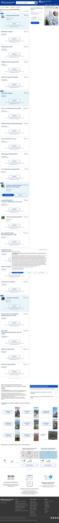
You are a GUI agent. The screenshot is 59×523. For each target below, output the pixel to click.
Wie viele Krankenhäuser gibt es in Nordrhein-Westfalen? (42, 388)
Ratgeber (50, 4)
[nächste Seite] (20, 378)
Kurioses (46, 508)
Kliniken (46, 4)
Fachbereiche (12, 7)
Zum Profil (14, 23)
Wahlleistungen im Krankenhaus (20, 506)
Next (57, 457)
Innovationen (47, 511)
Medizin (46, 509)
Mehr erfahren (35, 22)
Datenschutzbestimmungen (43, 249)
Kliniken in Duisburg (33, 506)
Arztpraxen (18, 7)
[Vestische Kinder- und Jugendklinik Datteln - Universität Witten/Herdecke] (48, 453)
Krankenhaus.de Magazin (49, 501)
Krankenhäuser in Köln (8, 412)
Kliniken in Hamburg (33, 505)
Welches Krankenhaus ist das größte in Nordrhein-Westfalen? (41, 392)
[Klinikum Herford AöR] (3, 16)
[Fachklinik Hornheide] (3, 298)
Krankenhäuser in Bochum (27, 435)
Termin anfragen (8, 195)
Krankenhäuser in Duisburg (43, 435)
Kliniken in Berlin (32, 501)
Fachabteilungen (47, 506)
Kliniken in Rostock (33, 515)
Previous (1, 457)
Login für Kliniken (3, 502)
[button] (26, 11)
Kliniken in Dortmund (33, 509)
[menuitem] (46, 4)
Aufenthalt (46, 502)
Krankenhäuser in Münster (46, 424)
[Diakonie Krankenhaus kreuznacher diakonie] (29, 453)
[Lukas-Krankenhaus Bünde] (3, 217)
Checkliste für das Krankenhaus (20, 507)
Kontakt (55, 4)
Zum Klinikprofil (29, 465)
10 (17, 378)
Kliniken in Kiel (32, 512)
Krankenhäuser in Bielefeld (8, 435)
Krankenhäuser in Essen (27, 412)
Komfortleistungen (18, 509)
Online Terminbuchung (7, 10)
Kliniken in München (33, 502)
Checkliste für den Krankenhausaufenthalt (21, 510)
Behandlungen (47, 505)
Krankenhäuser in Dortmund (8, 424)
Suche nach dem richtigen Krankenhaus (21, 504)
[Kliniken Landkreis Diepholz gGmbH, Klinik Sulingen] (3, 186)
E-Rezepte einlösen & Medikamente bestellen (20, 501)
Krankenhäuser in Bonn (27, 424)
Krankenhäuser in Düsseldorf (46, 412)
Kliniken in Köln (32, 511)
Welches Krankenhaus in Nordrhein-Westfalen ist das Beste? (41, 397)
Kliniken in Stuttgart (33, 508)
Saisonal (46, 512)
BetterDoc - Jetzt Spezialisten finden (20, 503)
